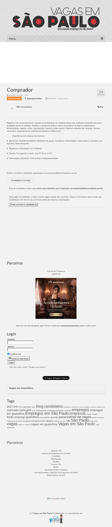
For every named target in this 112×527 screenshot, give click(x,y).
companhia (67, 407)
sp (61, 421)
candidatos (53, 406)
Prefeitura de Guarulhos (15, 421)
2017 (10, 406)
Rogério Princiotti (16, 95)
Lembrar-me (15, 354)
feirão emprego (16, 417)
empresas (78, 413)
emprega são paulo (55, 410)
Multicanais (56, 459)
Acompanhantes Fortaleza (56, 470)
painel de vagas (79, 417)
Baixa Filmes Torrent (56, 475)
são (68, 420)
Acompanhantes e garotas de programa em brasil (56, 472)
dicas (33, 410)
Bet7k (56, 467)
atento (33, 407)
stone (64, 421)
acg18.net (56, 274)
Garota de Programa (56, 271)
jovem (41, 417)
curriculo (12, 410)
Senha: (11, 346)
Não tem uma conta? (19, 367)
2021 (21, 407)
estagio (88, 414)
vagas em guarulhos (44, 424)
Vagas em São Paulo (76, 423)
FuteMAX (56, 456)
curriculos (25, 410)
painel (63, 417)
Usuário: (11, 339)
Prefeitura (100, 417)
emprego (67, 411)
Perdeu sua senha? (37, 367)
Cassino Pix (56, 464)
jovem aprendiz (51, 417)
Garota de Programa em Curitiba (56, 453)
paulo (94, 417)
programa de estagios (42, 421)
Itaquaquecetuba (34, 98)
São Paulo (80, 420)
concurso (74, 407)
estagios (95, 414)
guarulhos (32, 417)
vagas (12, 424)
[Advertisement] (56, 62)
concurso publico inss (97, 407)
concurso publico (84, 407)
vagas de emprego (24, 424)
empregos (80, 410)
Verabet (56, 461)
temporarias (93, 421)
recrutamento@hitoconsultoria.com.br (86, 188)
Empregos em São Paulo (47, 413)
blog (39, 406)
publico (56, 421)
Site (101, 107)
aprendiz (27, 407)
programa (27, 421)
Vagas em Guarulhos (21, 388)
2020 (15, 407)
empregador (41, 410)
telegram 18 (56, 451)
